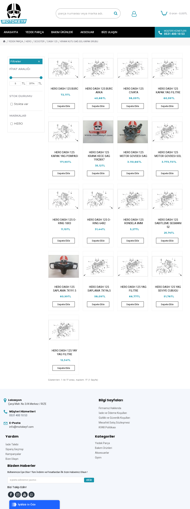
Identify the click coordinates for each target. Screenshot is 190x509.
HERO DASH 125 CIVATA (133, 90)
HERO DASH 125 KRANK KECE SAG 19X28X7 (99, 156)
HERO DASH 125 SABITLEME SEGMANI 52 (168, 223)
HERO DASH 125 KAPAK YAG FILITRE (168, 90)
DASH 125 (52, 41)
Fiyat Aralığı (19, 69)
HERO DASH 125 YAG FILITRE (133, 288)
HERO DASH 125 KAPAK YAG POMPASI (64, 154)
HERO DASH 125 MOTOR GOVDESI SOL (168, 154)
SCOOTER (39, 41)
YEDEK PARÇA (16, 41)
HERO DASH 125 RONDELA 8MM (133, 221)
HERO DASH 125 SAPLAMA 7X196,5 (99, 288)
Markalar (17, 115)
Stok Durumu (20, 96)
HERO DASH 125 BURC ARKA (99, 90)
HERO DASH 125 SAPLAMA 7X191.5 (64, 288)
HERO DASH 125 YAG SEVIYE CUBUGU (168, 288)
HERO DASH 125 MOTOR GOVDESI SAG (133, 154)
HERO (29, 41)
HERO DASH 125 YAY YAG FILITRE (64, 352)
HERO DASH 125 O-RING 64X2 (99, 221)
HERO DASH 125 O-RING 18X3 (64, 221)
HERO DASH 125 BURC (64, 88)
